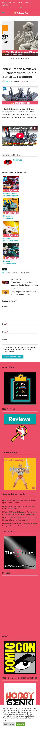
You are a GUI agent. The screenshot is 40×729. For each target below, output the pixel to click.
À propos (6, 155)
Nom (4, 324)
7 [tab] (26, 58)
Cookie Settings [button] (9, 724)
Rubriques (11, 2)
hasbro (8, 272)
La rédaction (27, 2)
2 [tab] (13, 58)
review (15, 272)
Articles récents (16, 155)
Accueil (4, 2)
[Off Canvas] (3, 13)
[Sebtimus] (8, 162)
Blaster (4, 500)
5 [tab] (21, 58)
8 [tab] (28, 58)
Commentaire (7, 306)
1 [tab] (11, 58)
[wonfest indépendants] (20, 38)
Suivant (35, 38)
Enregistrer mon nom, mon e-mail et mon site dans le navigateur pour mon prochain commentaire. (20, 349)
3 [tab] (16, 58)
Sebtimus (8, 81)
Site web (5, 340)
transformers (25, 272)
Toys (4, 269)
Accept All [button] (20, 724)
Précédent (5, 38)
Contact (19, 2)
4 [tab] (18, 58)
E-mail (5, 332)
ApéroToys (5, 5)
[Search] (21, 7)
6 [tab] (23, 58)
